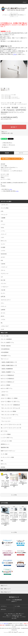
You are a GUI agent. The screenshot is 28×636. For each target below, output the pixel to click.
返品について (4, 131)
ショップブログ (22, 616)
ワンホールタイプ (15, 97)
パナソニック (7, 94)
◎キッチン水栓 (7, 97)
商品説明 (7, 152)
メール (4, 14)
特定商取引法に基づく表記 (7, 133)
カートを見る (17, 606)
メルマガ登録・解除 (15, 616)
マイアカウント (4, 606)
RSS (12, 618)
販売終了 (14, 127)
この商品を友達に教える (7, 142)
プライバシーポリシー (6, 616)
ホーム (3, 94)
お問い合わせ (3, 609)
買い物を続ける (5, 147)
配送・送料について (19, 613)
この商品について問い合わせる (8, 145)
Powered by (6, 632)
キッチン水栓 (13, 94)
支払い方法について (11, 613)
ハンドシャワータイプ (15, 98)
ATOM (15, 618)
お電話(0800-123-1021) (16, 14)
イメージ (21, 152)
